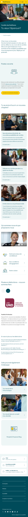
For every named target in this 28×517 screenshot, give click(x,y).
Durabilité (4, 493)
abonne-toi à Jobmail (11, 84)
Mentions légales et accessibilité (19, 514)
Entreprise (5, 483)
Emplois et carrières (7, 498)
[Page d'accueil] (5, 2)
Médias (4, 488)
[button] (25, 2)
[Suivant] (8, 291)
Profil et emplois (6, 35)
